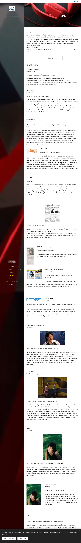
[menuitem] (11, 267)
